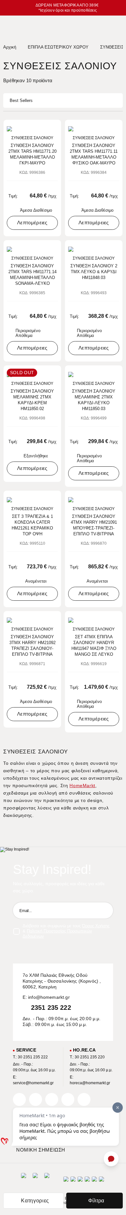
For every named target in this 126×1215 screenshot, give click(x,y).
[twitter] (35, 1099)
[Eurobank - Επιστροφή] (35, 1181)
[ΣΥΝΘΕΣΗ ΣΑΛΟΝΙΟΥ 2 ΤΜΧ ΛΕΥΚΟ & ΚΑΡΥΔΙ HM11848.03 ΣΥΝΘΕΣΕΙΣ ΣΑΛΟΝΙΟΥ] (93, 249)
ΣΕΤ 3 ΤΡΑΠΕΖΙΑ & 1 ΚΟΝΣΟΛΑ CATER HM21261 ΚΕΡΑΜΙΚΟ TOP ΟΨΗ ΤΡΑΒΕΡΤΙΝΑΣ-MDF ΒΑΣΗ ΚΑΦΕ (32, 525)
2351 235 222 (51, 1007)
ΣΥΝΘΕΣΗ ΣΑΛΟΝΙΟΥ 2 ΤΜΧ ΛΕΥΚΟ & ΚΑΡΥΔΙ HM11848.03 (93, 271)
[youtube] (84, 1099)
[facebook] (19, 1099)
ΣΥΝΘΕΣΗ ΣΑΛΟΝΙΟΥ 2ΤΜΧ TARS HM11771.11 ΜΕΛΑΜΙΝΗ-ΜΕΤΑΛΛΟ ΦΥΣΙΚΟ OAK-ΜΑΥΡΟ (94, 154)
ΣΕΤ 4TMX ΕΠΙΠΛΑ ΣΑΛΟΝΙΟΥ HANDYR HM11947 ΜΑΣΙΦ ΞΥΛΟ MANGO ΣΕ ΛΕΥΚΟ (93, 645)
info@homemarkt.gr (49, 997)
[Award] (23, 1181)
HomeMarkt (82, 785)
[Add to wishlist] (54, 127)
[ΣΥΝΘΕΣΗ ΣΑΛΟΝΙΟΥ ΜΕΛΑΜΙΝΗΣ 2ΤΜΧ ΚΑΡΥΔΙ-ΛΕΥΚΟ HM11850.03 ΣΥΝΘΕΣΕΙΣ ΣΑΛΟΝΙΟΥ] (93, 374)
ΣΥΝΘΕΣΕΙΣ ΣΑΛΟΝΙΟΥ (32, 138)
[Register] (105, 910)
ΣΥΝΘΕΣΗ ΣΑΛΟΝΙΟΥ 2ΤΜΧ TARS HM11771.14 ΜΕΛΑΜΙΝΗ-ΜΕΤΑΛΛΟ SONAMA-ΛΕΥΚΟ (32, 274)
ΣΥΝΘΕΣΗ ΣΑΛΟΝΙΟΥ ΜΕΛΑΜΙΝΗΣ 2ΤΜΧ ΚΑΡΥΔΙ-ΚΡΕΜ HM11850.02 (32, 400)
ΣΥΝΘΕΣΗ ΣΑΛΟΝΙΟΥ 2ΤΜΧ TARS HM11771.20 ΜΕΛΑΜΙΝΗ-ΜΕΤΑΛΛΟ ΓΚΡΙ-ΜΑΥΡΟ (32, 154)
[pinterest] (51, 1099)
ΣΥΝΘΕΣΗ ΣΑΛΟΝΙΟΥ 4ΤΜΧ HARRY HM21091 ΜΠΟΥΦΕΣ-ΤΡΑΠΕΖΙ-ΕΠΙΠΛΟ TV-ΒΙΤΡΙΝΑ (94, 525)
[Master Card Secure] (80, 1181)
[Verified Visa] (73, 1181)
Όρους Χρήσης (96, 925)
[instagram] (67, 1099)
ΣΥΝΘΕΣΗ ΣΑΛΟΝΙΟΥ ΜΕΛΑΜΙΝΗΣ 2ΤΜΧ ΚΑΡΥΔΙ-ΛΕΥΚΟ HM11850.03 (93, 400)
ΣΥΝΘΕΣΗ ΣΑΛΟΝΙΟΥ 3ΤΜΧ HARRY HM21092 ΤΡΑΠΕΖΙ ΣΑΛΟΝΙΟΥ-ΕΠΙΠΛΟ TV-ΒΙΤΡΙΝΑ (32, 645)
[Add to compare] (44, 127)
